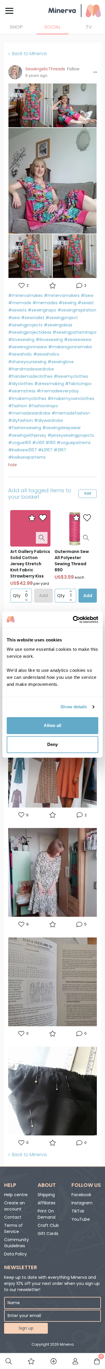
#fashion (17, 406)
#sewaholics (46, 354)
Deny (52, 744)
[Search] (8, 1361)
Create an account (14, 1206)
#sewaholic (20, 354)
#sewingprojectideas (29, 332)
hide (12, 465)
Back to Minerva (29, 54)
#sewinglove (61, 362)
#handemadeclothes (30, 376)
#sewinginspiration (76, 310)
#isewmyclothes (71, 376)
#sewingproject (62, 318)
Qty (16, 596)
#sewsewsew (77, 339)
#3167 (60, 450)
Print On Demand (46, 1214)
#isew (87, 295)
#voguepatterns (74, 443)
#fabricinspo (78, 384)
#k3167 (45, 450)
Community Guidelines (16, 1243)
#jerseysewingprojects (71, 435)
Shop (16, 27)
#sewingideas (58, 325)
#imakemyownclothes (71, 398)
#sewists (17, 310)
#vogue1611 (19, 443)
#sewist (86, 303)
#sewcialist (32, 318)
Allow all (52, 725)
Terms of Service (13, 1228)
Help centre (16, 1195)
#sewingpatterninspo (74, 332)
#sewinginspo (42, 310)
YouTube (80, 1219)
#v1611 (38, 443)
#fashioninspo (43, 406)
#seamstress (22, 391)
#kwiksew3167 (22, 450)
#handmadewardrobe (31, 369)
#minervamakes (25, 295)
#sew (14, 318)
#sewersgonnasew (27, 347)
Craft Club (48, 1225)
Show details (73, 706)
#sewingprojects (25, 325)
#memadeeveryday (58, 391)
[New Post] (53, 1361)
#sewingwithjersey (27, 435)
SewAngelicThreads (45, 69)
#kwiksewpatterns (27, 457)
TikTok (77, 1211)
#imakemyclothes (27, 398)
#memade (19, 303)
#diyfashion (20, 420)
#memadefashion (71, 413)
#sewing (67, 303)
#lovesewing (21, 339)
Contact (12, 1217)
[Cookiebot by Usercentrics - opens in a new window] (74, 619)
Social (52, 27)
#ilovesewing (49, 339)
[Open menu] (9, 11)
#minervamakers (62, 295)
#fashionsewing (24, 428)
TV (89, 27)
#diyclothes (20, 384)
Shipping (46, 1195)
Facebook (81, 1195)
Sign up (26, 1328)
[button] (73, 69)
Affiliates (46, 1203)
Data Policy (15, 1254)
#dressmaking (49, 384)
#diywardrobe (48, 420)
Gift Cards (48, 1233)
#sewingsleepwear (61, 428)
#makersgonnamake (70, 347)
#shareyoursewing (27, 362)
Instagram (81, 1203)
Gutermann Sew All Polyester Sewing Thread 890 (72, 561)
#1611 (50, 443)
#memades (44, 303)
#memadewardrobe (29, 413)
